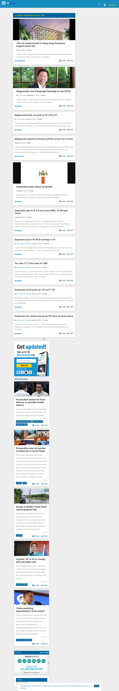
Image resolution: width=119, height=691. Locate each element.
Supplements (20, 61)
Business (18, 106)
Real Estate (19, 156)
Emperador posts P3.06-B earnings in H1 (35, 239)
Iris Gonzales (22, 95)
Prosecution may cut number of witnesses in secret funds (31, 449)
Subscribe (112, 5)
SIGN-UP (24, 366)
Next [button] (48, 663)
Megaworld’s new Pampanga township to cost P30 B (43, 91)
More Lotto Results (32, 672)
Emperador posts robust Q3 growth (34, 186)
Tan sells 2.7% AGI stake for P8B (31, 263)
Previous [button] (15, 663)
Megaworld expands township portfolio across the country (44, 139)
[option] (31, 663)
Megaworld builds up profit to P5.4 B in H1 (36, 115)
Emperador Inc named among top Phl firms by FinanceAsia (44, 316)
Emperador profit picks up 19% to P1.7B (35, 289)
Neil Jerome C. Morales (24, 243)
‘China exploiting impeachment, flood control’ (30, 609)
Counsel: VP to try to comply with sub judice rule (30, 560)
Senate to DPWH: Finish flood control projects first (31, 508)
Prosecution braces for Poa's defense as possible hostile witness (30, 402)
